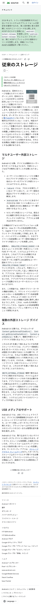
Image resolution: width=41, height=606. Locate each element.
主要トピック (24, 55)
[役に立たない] (28, 59)
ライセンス (7, 593)
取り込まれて (9, 118)
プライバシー (18, 593)
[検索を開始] (23, 2)
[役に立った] (25, 59)
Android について (8, 589)
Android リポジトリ (9, 504)
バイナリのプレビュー (10, 515)
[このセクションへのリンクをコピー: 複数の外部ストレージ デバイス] (7, 324)
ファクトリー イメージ (10, 518)
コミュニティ (21, 589)
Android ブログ (7, 539)
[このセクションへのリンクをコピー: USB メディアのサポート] (34, 410)
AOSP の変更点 (8, 45)
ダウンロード (6, 511)
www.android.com (8, 570)
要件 (3, 508)
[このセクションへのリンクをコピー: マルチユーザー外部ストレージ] (7, 158)
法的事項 (32, 589)
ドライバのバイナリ (9, 522)
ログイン (35, 3)
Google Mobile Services (10, 574)
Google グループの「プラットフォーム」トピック (20, 546)
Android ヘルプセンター (10, 563)
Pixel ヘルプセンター (9, 566)
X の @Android (7, 532)
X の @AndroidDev (8, 535)
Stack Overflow (7, 577)
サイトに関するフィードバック (14, 596)
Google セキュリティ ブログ (12, 542)
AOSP (4, 55)
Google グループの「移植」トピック (15, 553)
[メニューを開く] (3, 2)
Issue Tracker (6, 581)
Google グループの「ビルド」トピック (16, 550)
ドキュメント (7, 10)
